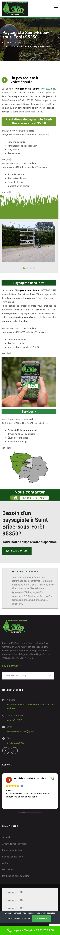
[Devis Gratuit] (29, 382)
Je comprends (42, 918)
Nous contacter (15, 715)
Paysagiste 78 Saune (13, 43)
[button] (24, 268)
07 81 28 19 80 (35, 498)
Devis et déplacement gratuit (22, 430)
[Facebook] (5, 750)
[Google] (14, 750)
